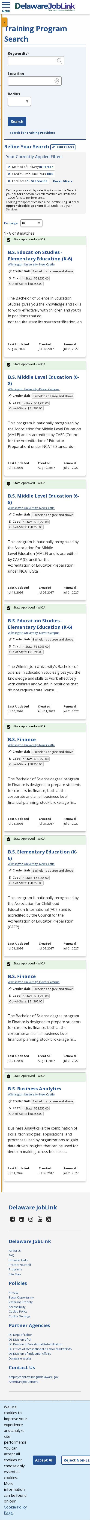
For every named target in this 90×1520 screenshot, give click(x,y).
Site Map (15, 1274)
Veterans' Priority (21, 1302)
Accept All (44, 1460)
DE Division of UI (20, 1339)
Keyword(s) (18, 53)
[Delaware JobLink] (45, 7)
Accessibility (17, 1307)
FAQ (11, 1255)
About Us (15, 1251)
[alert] (45, 240)
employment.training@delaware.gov (33, 1377)
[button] (6, 7)
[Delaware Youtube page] (40, 1219)
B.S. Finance (22, 739)
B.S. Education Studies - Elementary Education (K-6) (40, 255)
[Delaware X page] (48, 1219)
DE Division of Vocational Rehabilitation (35, 1344)
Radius (14, 93)
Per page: (11, 223)
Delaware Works (20, 1358)
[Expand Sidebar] (4, 22)
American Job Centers (24, 1382)
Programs (15, 1269)
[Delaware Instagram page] (31, 1219)
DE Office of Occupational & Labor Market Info (40, 1349)
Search (17, 121)
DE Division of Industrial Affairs (30, 1353)
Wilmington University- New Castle (31, 264)
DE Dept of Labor (20, 1335)
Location (16, 73)
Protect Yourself (20, 1265)
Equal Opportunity (21, 1297)
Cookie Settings (19, 1316)
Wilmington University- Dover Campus (34, 389)
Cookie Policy (18, 1311)
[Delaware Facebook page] (13, 1219)
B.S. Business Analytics (34, 1089)
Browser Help (18, 1260)
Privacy (13, 1292)
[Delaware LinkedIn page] (22, 1219)
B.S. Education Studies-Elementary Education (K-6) (40, 623)
